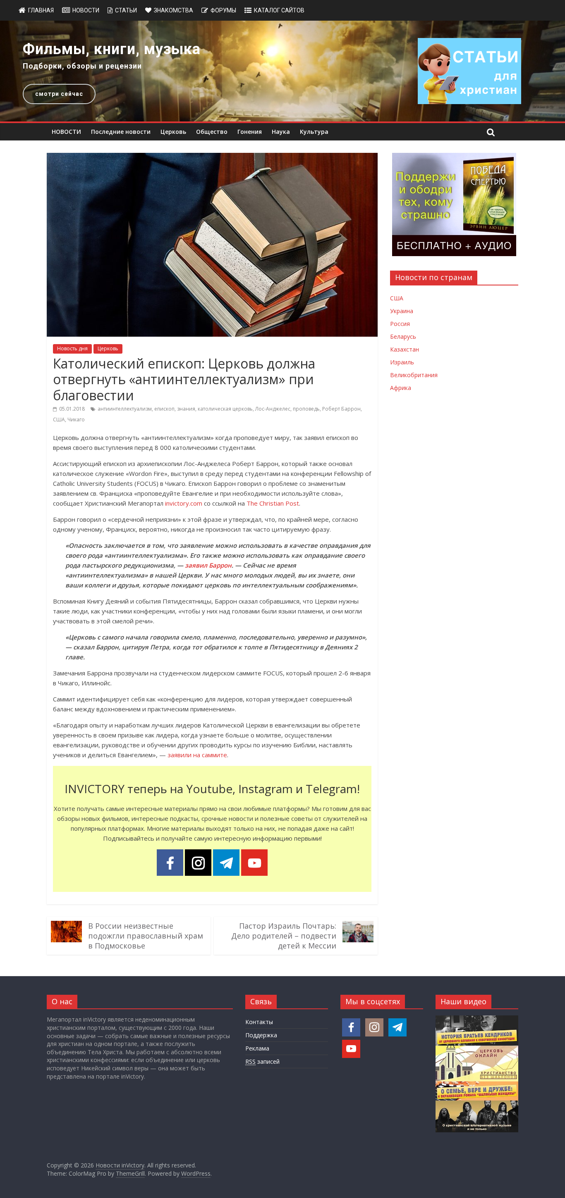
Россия (400, 324)
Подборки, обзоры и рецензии (82, 66)
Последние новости (121, 131)
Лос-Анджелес (272, 408)
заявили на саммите (197, 755)
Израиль (402, 362)
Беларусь (403, 336)
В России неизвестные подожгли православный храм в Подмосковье (145, 936)
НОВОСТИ (66, 131)
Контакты (259, 1022)
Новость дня (72, 348)
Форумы (223, 10)
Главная (41, 10)
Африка (400, 388)
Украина (401, 311)
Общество (211, 131)
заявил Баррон (208, 565)
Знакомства (173, 10)
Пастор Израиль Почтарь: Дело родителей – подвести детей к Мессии (283, 936)
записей (262, 1061)
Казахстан (404, 349)
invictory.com (183, 503)
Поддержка (261, 1035)
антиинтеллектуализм (125, 408)
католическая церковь (225, 408)
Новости (85, 10)
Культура (314, 131)
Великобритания (414, 375)
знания (186, 408)
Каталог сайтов (279, 10)
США (59, 419)
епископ (164, 408)
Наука (281, 131)
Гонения (249, 131)
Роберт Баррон (341, 408)
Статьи (126, 10)
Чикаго (76, 419)
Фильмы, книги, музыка (112, 49)
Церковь (173, 131)
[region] (282, 71)
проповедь (306, 408)
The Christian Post (273, 503)
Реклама (257, 1048)
